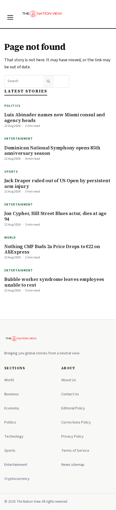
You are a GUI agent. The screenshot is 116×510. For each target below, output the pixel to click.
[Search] (48, 81)
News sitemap (72, 464)
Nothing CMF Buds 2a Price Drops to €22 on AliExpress (52, 249)
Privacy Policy (72, 436)
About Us (68, 380)
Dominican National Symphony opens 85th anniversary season (52, 150)
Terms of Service (75, 450)
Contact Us (70, 394)
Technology (13, 436)
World (10, 238)
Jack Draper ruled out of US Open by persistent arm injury (57, 183)
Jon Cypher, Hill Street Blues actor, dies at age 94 (55, 216)
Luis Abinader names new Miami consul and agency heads (54, 117)
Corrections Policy (76, 422)
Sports (11, 172)
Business (11, 394)
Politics (12, 106)
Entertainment (18, 139)
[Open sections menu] (10, 17)
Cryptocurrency (17, 479)
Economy (11, 408)
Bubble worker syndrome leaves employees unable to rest (54, 282)
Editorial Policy (73, 408)
